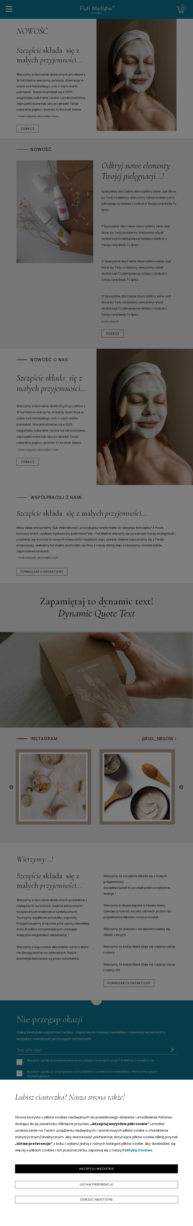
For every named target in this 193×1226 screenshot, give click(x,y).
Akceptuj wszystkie (96, 1169)
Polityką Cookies (137, 1150)
